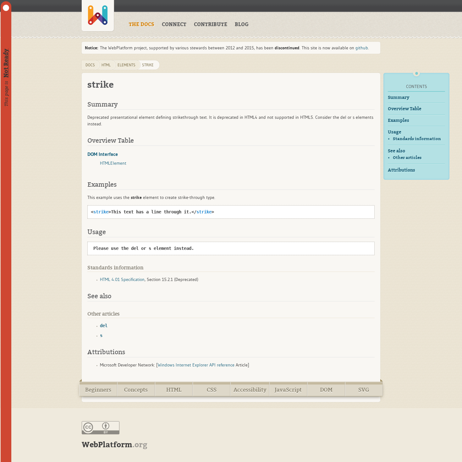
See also (396, 151)
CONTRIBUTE (210, 24)
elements (126, 65)
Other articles (407, 157)
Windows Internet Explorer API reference (196, 365)
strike (148, 65)
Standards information (417, 138)
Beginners (98, 390)
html (106, 65)
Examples (398, 120)
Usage (394, 132)
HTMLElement (113, 163)
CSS (212, 390)
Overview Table (404, 109)
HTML (173, 390)
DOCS (90, 65)
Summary (399, 97)
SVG (363, 390)
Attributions (401, 170)
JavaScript (288, 390)
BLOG (242, 24)
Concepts (136, 390)
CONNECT (174, 24)
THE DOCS (141, 24)
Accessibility (250, 390)
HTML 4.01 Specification (122, 279)
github (361, 48)
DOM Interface (102, 154)
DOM (326, 390)
